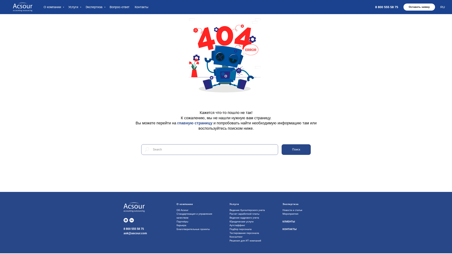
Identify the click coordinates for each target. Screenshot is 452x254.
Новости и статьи (292, 210)
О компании (53, 7)
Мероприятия (290, 213)
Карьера (181, 225)
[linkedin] (131, 220)
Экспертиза (94, 7)
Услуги (73, 7)
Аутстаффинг (237, 225)
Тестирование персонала (244, 233)
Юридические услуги (242, 221)
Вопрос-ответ (119, 7)
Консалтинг (236, 236)
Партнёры (182, 221)
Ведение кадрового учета (244, 217)
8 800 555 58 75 (134, 228)
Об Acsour (182, 210)
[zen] (126, 220)
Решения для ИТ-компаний (245, 240)
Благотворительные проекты (193, 229)
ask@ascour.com (135, 233)
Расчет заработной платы (244, 213)
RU (442, 7)
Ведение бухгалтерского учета (247, 210)
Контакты (141, 7)
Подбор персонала (241, 229)
